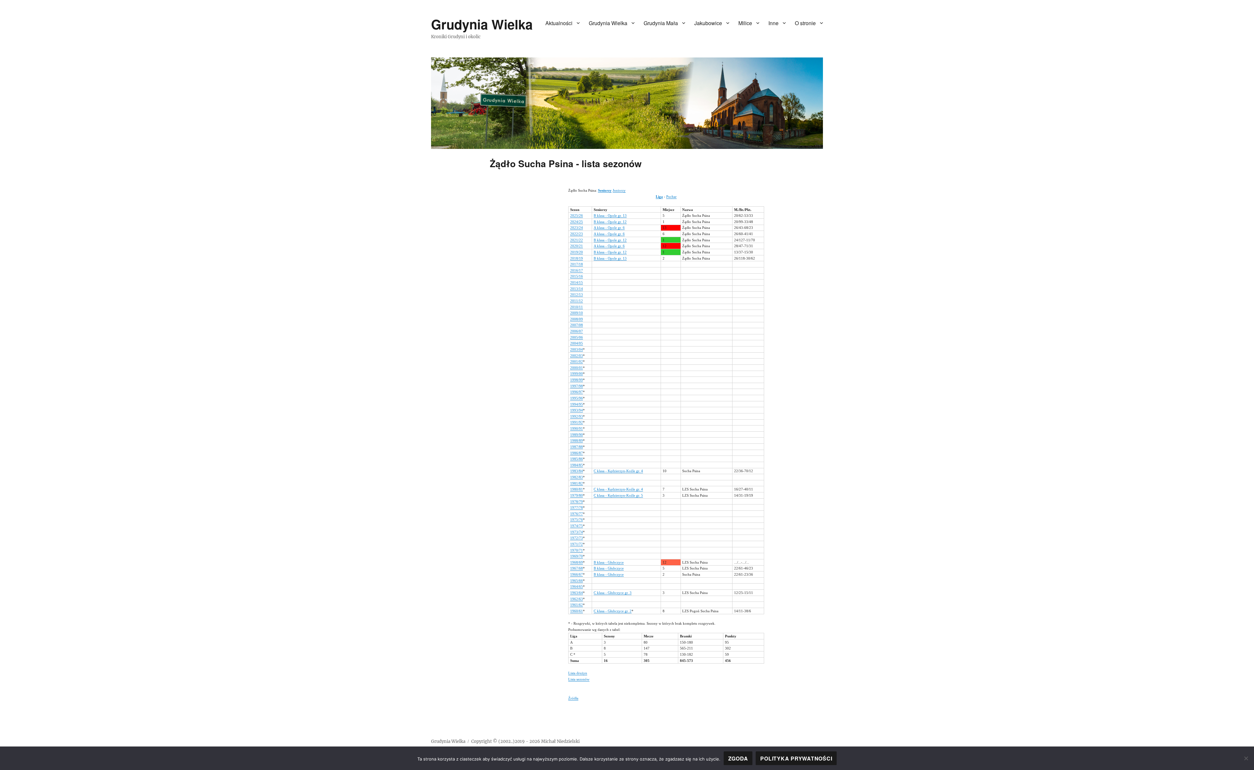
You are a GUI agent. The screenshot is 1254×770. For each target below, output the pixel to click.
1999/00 (576, 374)
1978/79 (576, 502)
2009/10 (576, 313)
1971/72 (576, 544)
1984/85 (576, 465)
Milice (745, 23)
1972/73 (576, 538)
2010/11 (576, 307)
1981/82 (576, 483)
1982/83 (576, 477)
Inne (773, 23)
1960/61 (576, 611)
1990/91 (576, 428)
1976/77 (576, 514)
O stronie (805, 23)
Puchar (671, 197)
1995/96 (576, 398)
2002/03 (576, 356)
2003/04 (576, 349)
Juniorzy (619, 190)
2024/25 (576, 222)
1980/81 (576, 489)
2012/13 (576, 295)
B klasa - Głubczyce (609, 562)
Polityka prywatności (796, 758)
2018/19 (576, 258)
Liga (659, 197)
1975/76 (576, 519)
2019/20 (576, 252)
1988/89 (576, 440)
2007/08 (576, 325)
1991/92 (576, 422)
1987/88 (576, 447)
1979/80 (576, 495)
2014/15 (576, 282)
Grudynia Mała (661, 23)
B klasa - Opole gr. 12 (610, 222)
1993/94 (576, 410)
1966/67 (576, 574)
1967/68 (576, 568)
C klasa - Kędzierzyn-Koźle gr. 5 (618, 495)
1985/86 (576, 459)
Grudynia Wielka (482, 24)
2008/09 (576, 319)
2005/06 (576, 337)
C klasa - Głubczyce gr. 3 (613, 593)
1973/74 (576, 532)
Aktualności (558, 23)
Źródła (573, 698)
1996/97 (576, 392)
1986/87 (576, 453)
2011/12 (576, 301)
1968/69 (576, 562)
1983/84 (576, 471)
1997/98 (576, 386)
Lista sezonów (578, 679)
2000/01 (576, 368)
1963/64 (576, 593)
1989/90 (576, 435)
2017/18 (576, 264)
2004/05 (576, 343)
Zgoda (738, 758)
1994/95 (576, 404)
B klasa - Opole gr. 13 (610, 215)
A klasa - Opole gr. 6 (609, 228)
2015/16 (576, 276)
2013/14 (576, 289)
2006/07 (576, 331)
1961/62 (576, 605)
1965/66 (576, 581)
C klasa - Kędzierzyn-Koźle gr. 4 (618, 471)
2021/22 (576, 240)
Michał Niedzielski (560, 741)
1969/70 (576, 556)
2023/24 (576, 228)
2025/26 (576, 215)
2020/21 (576, 246)
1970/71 (576, 550)
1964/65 (576, 586)
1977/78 (576, 507)
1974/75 (576, 526)
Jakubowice (708, 23)
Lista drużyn (577, 673)
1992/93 (576, 416)
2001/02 (576, 361)
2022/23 (576, 234)
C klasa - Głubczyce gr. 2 (613, 611)
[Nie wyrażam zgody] (1246, 758)
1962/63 (576, 599)
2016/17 (576, 270)
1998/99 (576, 380)
